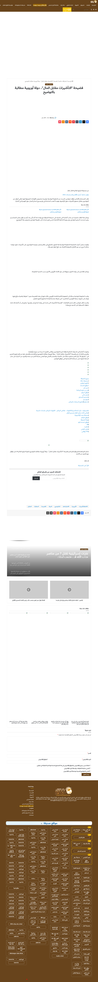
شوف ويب (77, 877)
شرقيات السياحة (77, 921)
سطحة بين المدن (43, 883)
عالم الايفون (87, 885)
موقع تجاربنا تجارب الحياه (55, 943)
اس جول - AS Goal (11, 855)
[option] (49, 558)
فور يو (55, 883)
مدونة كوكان (77, 885)
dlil (87, 424)
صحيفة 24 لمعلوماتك (20, 5)
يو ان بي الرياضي (77, 964)
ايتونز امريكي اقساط (55, 879)
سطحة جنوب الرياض (42, 893)
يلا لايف (38, 927)
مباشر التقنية (76, 917)
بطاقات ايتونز (55, 899)
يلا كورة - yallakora (11, 851)
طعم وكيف (85, 410)
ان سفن (87, 873)
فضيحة (43, 506)
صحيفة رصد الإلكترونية (81, 415)
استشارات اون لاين (76, 904)
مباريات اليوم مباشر (43, 833)
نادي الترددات (86, 903)
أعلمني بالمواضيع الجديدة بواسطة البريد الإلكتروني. (76, 771)
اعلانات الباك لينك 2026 (77, 949)
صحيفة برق (77, 857)
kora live (11, 862)
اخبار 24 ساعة (76, 968)
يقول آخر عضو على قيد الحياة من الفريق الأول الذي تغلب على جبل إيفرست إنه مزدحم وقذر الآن (59, 723)
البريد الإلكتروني (86, 759)
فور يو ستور (55, 863)
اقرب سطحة (33, 892)
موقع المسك (84, 385)
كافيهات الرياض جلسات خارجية (45, 410)
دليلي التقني (84, 429)
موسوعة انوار (86, 925)
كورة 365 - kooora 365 (21, 855)
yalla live (38, 942)
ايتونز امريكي (55, 839)
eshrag (52, 117)
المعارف (86, 908)
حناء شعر (55, 912)
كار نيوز (77, 888)
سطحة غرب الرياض (33, 888)
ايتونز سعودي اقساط (64, 844)
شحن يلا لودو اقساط (55, 844)
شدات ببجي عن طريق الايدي (55, 869)
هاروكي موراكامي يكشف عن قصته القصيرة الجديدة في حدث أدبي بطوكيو (39, 722)
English (29, 5)
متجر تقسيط (55, 853)
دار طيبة (86, 402)
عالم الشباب (82, 837)
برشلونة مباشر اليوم (33, 933)
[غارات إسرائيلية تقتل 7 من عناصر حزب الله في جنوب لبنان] (49, 558)
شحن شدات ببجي (65, 888)
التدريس (86, 944)
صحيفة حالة (84, 381)
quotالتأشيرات (83, 506)
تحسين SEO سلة (77, 844)
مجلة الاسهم (86, 880)
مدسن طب (77, 954)
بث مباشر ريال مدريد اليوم (33, 922)
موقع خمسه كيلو (83, 422)
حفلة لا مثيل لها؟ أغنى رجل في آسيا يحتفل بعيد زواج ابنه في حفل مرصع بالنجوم (18, 722)
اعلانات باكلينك (60, 956)
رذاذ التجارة (77, 911)
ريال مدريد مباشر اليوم (43, 933)
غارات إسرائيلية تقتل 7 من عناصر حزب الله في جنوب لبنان (67, 554)
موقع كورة (16, 888)
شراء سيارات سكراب (33, 898)
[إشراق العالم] (93, 1)
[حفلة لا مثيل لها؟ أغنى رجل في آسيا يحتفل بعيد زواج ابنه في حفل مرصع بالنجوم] (18, 666)
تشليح (43, 897)
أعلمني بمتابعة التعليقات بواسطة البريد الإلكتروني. (77, 768)
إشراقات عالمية (62, 81)
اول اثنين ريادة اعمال (86, 830)
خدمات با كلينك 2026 (65, 943)
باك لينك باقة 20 (55, 934)
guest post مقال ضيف (55, 928)
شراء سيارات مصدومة (33, 907)
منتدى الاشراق (86, 949)
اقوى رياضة (87, 954)
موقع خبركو (84, 392)
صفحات (31, 815)
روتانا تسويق (86, 900)
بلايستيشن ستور (65, 903)
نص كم (86, 388)
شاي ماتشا (65, 920)
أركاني (86, 917)
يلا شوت (43, 829)
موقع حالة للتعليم (86, 968)
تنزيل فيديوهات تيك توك (21, 948)
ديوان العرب (65, 948)
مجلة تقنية (86, 963)
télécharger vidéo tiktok (16, 953)
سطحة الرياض (43, 879)
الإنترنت (88, 5)
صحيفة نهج (87, 888)
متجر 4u (65, 867)
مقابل (29, 506)
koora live (11, 839)
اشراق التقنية (76, 868)
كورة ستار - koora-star (11, 830)
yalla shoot (33, 829)
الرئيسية (94, 5)
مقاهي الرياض (60, 410)
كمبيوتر (82, 5)
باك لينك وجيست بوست (86, 958)
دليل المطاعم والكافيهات (73, 410)
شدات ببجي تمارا (55, 830)
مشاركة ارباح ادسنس (76, 830)
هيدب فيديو (77, 908)
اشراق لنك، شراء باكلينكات (86, 940)
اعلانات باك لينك (65, 951)
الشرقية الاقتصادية (76, 881)
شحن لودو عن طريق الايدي (55, 895)
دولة (50, 506)
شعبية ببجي (65, 899)
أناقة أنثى (76, 892)
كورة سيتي (33, 917)
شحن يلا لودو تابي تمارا (55, 874)
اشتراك (36, 478)
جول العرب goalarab (43, 921)
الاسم (89, 753)
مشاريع (55, 948)
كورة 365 (43, 917)
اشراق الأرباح (76, 925)
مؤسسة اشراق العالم (8, 5)
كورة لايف (21, 866)
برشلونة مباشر (33, 833)
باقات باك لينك (76, 935)
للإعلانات (24, 979)
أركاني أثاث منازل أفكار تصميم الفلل (77, 413)
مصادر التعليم (76, 957)
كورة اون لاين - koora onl (21, 851)
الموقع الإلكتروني (42, 759)
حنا (65, 916)
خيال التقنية (87, 877)
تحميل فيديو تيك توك (11, 943)
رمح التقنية (86, 911)
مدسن (76, 896)
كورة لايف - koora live (21, 907)
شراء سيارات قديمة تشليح (38, 911)
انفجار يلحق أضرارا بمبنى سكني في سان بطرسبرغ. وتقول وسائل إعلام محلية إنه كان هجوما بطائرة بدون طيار (80, 723)
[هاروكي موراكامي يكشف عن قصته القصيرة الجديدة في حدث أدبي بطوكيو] (39, 666)
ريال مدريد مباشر (43, 838)
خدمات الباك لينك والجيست (65, 929)
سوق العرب (65, 933)
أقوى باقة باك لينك (55, 939)
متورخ (86, 896)
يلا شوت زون (21, 933)
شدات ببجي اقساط (65, 830)
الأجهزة (76, 5)
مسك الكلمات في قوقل (86, 868)
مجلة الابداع (77, 900)
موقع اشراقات (86, 861)
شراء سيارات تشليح (43, 902)
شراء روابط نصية (86, 935)
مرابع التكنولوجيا (76, 873)
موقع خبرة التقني (86, 892)
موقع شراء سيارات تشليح (33, 902)
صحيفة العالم (76, 973)
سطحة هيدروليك (33, 883)
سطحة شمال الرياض (43, 888)
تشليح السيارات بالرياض (76, 402)
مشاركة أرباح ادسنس (53, 5)
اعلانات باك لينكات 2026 (16, 924)
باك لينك (62, 5)
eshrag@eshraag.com (56, 800)
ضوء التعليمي (86, 857)
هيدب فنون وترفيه (86, 973)
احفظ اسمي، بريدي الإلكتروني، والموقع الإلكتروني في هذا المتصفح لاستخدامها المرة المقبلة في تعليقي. (63, 765)
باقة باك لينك (86, 843)
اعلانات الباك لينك (77, 940)
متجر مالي (85, 395)
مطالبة (36, 506)
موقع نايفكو (84, 417)
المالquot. (65, 506)
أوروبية (74, 506)
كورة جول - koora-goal (21, 835)
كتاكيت (86, 427)
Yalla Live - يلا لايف (11, 846)
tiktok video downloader (11, 947)
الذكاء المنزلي (70, 5)
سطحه (33, 878)
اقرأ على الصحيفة (83, 465)
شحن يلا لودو (64, 894)
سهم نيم (85, 399)
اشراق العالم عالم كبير (77, 945)
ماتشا (55, 916)
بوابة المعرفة (84, 420)
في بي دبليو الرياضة (82, 390)
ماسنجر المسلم (83, 397)
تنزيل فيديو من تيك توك (21, 943)
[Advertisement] (49, 24)
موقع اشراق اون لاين (77, 861)
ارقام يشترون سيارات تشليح (43, 907)
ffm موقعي (85, 431)
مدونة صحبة (86, 921)
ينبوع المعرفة (85, 378)
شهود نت (76, 914)
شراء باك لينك (86, 931)
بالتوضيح (57, 506)
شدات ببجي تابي (55, 835)
